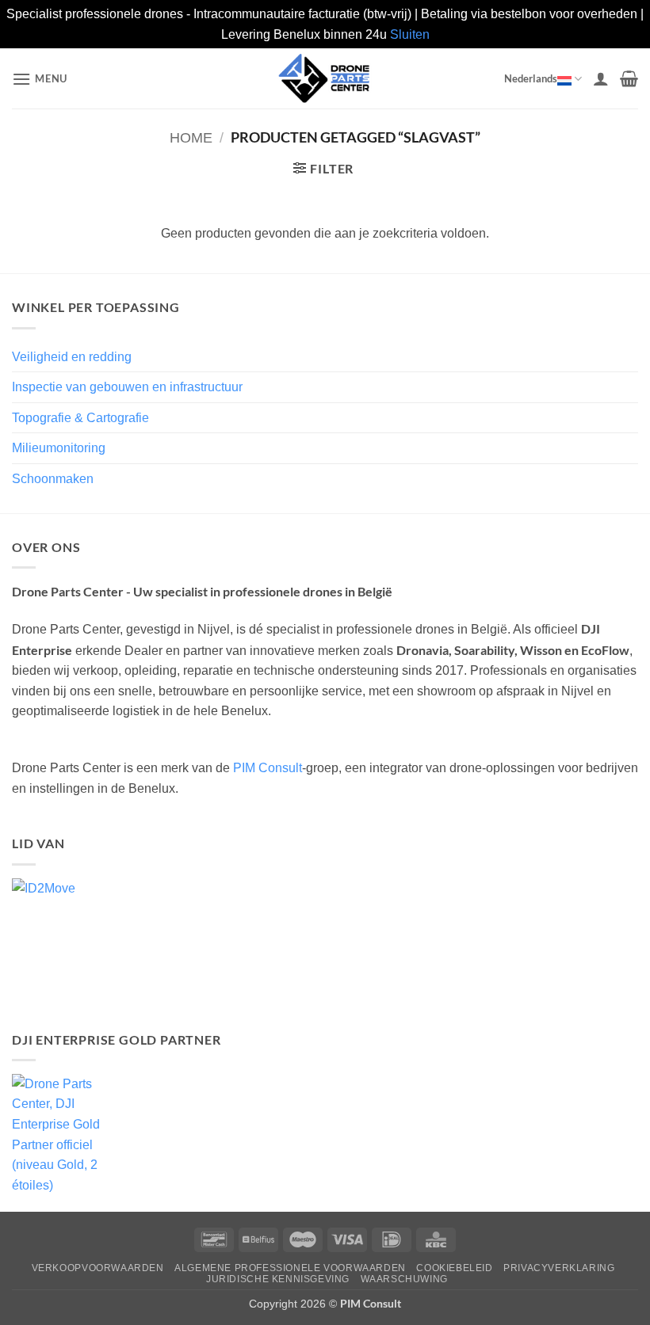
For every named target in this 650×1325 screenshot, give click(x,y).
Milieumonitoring (58, 448)
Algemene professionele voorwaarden (290, 1268)
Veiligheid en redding (72, 357)
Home (191, 137)
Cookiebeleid (454, 1268)
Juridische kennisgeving (278, 1279)
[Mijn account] (601, 78)
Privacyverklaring (558, 1268)
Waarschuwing (404, 1279)
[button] (39, 78)
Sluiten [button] (410, 34)
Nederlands (530, 78)
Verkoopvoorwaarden (98, 1268)
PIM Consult (267, 768)
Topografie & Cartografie (80, 418)
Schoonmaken (53, 478)
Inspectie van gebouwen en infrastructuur (127, 387)
